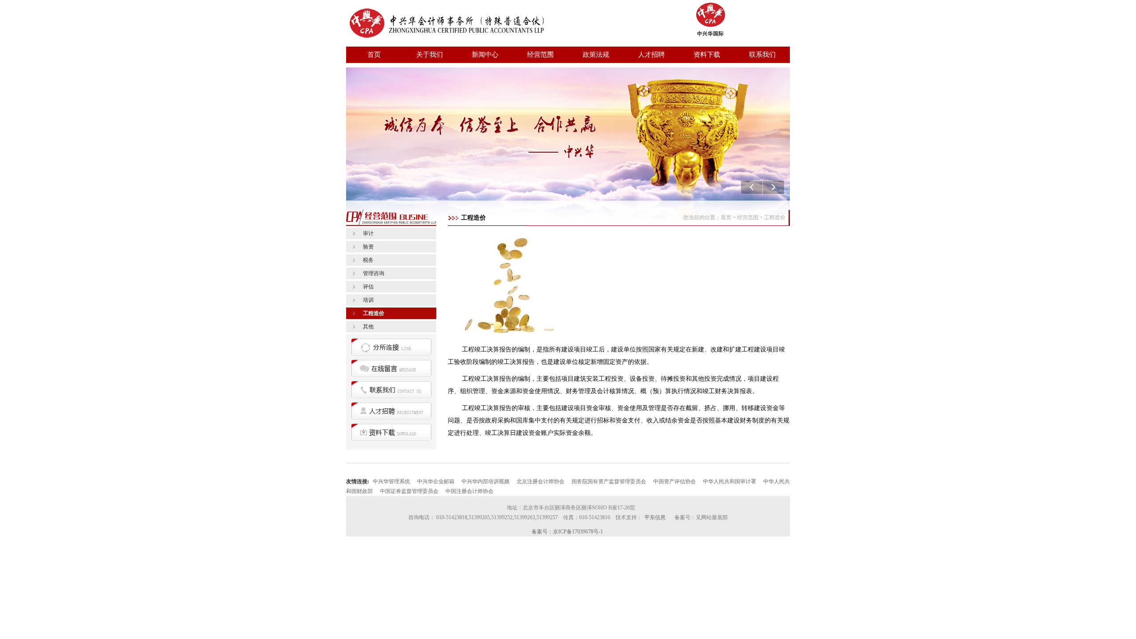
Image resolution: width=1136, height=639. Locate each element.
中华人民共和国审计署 (729, 481)
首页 (374, 54)
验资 (368, 247)
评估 (368, 287)
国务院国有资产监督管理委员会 (609, 481)
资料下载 (707, 54)
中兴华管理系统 (391, 481)
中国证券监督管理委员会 (409, 491)
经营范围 (540, 54)
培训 (368, 300)
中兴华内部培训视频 (485, 481)
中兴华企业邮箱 (435, 481)
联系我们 (762, 54)
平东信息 (655, 517)
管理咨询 (373, 273)
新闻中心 (485, 54)
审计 (368, 233)
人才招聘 (651, 54)
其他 (368, 326)
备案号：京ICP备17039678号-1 (567, 532)
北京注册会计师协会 (540, 481)
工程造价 (373, 313)
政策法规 (596, 54)
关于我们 (429, 54)
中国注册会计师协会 (469, 491)
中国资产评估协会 (674, 481)
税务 (368, 260)
